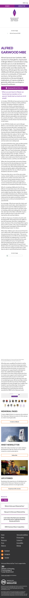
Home (2, 535)
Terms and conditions (22, 535)
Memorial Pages (9, 411)
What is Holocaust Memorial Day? (14, 506)
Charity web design (5, 575)
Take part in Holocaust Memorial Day (14, 512)
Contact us (19, 540)
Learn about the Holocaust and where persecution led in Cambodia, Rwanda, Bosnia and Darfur (14, 519)
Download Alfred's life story (15, 88)
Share (5, 500)
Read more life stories (14, 488)
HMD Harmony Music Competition (14, 527)
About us (3, 545)
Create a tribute (14, 421)
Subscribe (14, 455)
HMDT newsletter (10, 445)
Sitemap (19, 545)
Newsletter (21, 6)
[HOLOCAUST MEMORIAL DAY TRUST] (14, 15)
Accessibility (20, 543)
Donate (7, 6)
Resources (4, 496)
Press (2, 543)
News (2, 537)
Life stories (7, 478)
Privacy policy (20, 537)
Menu (24, 3)
